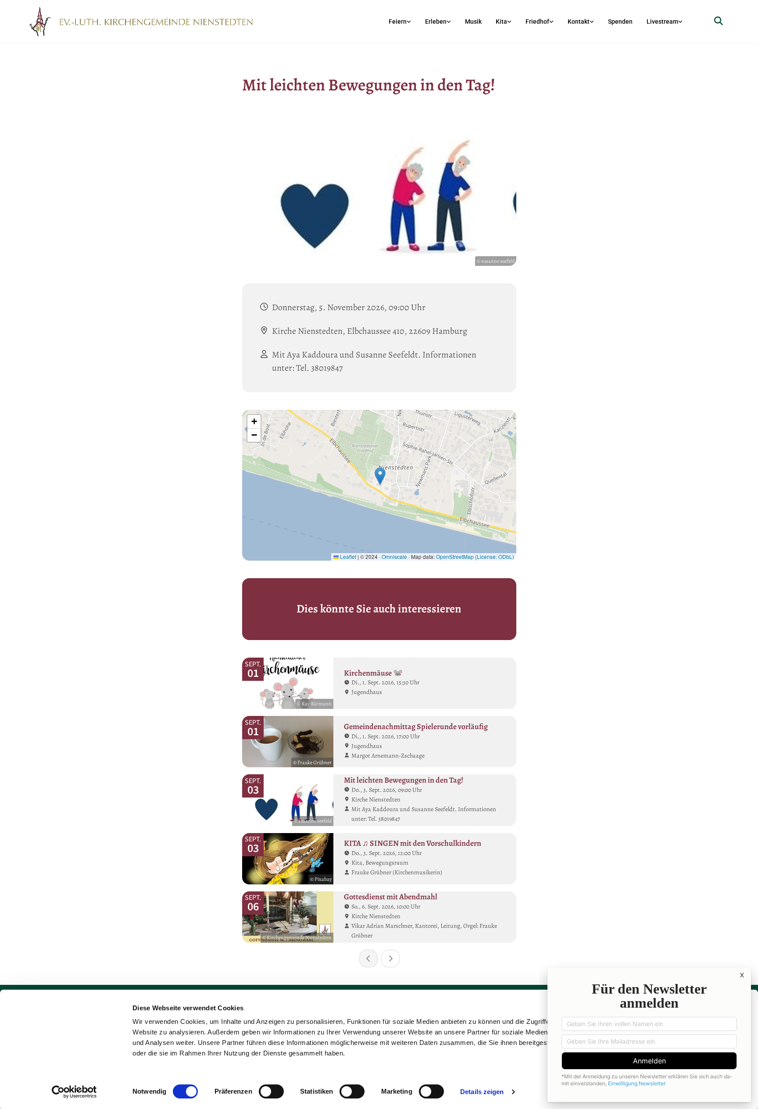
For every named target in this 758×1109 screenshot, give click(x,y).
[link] (400, 21)
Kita (501, 21)
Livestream (662, 21)
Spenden (620, 21)
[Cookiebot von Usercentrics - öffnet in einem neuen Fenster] (74, 1091)
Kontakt (579, 21)
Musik (473, 21)
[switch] (271, 1091)
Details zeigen (482, 1091)
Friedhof (537, 21)
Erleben (436, 21)
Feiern (398, 21)
